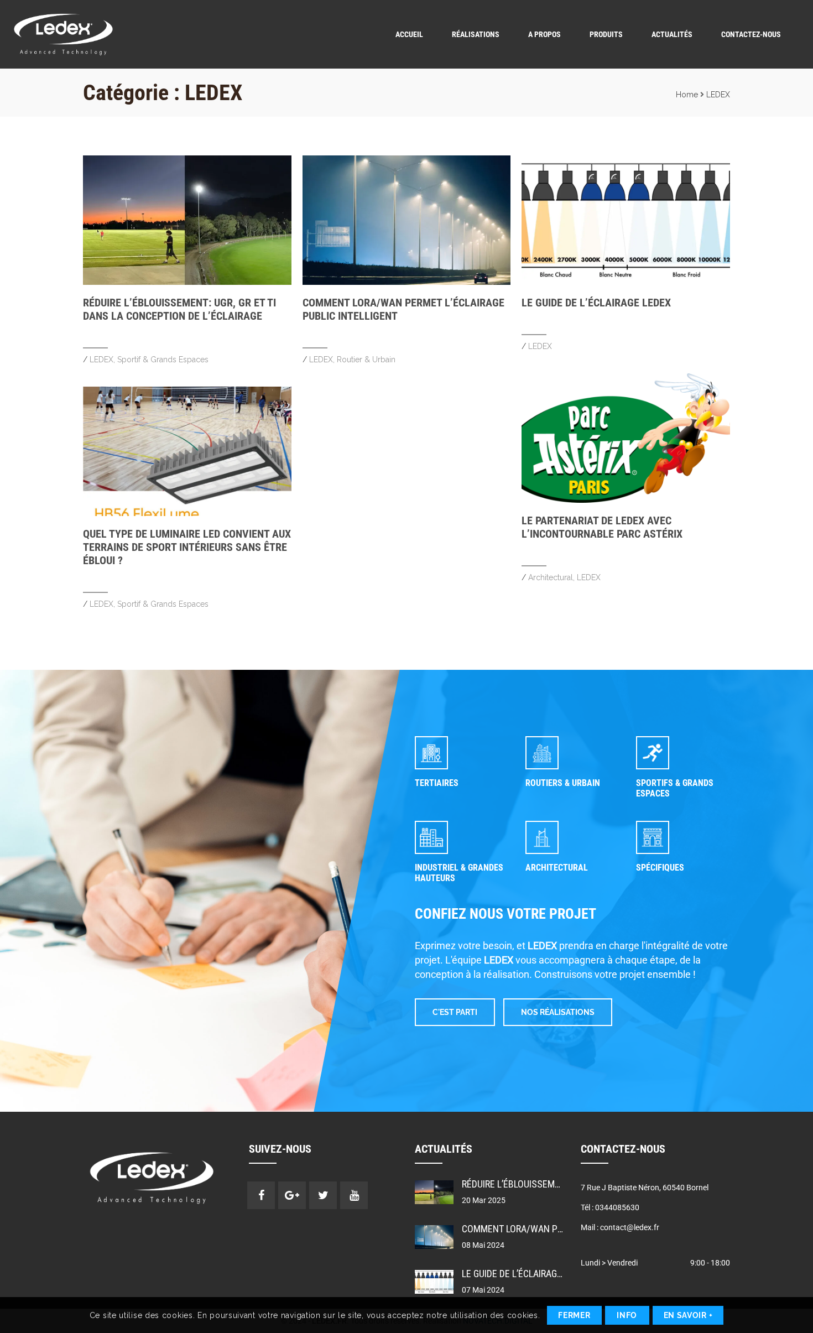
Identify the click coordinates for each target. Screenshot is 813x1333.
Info (627, 1315)
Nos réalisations (558, 1012)
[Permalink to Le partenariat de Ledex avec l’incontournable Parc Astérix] (626, 500)
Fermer (574, 1315)
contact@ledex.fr (629, 1227)
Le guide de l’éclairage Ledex (596, 302)
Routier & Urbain (366, 359)
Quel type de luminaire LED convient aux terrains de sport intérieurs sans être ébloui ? (187, 547)
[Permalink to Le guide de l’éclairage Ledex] (626, 282)
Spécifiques (660, 867)
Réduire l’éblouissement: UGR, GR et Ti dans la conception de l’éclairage (179, 309)
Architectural (550, 577)
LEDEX (718, 94)
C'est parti (454, 1012)
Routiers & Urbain (562, 783)
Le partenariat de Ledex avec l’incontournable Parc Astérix (602, 527)
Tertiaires (436, 783)
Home (687, 94)
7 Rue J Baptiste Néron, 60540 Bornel (644, 1187)
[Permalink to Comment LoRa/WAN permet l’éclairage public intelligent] (407, 282)
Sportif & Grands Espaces (163, 359)
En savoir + (688, 1315)
